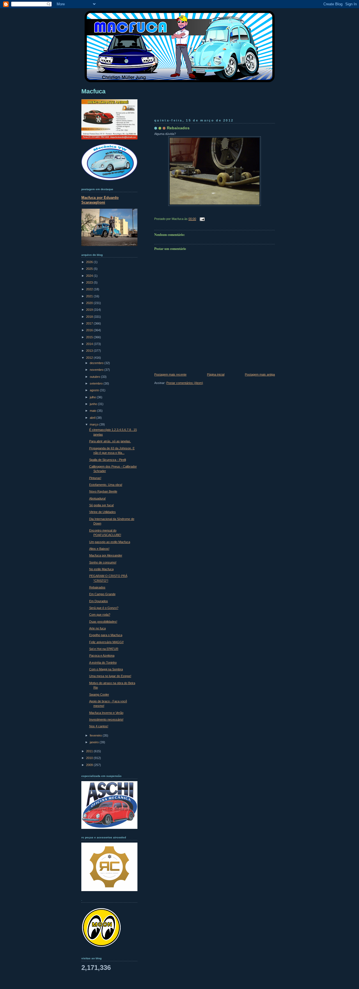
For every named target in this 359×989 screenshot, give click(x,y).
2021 (90, 296)
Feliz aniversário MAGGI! (106, 642)
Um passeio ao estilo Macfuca (109, 542)
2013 (90, 350)
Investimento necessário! (106, 719)
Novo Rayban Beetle (103, 491)
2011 (90, 751)
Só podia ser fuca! (101, 505)
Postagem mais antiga (260, 374)
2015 (90, 337)
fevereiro (96, 735)
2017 (90, 323)
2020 (90, 303)
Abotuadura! (97, 498)
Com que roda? (99, 614)
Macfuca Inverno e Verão (106, 712)
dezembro (97, 363)
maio (93, 410)
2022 (90, 289)
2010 (90, 758)
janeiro (95, 742)
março (94, 424)
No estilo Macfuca (101, 569)
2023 (90, 282)
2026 (90, 262)
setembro (96, 383)
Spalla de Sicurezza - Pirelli (107, 459)
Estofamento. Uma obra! (105, 484)
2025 (90, 268)
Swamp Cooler (99, 694)
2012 (90, 357)
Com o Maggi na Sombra (106, 669)
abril (93, 417)
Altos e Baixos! (99, 548)
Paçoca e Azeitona (101, 655)
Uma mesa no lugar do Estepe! (110, 676)
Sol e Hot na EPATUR (103, 648)
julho (93, 397)
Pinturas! (95, 478)
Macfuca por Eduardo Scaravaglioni (100, 200)
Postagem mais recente (170, 374)
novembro (97, 369)
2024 (90, 275)
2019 (90, 309)
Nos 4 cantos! (98, 726)
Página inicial (215, 374)
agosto (95, 390)
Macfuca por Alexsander (105, 555)
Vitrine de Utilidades (102, 512)
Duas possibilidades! (103, 621)
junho (94, 404)
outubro (95, 376)
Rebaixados (178, 128)
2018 (90, 316)
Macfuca (93, 91)
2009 (90, 765)
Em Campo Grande (102, 594)
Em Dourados (98, 601)
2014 (90, 344)
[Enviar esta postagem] (201, 218)
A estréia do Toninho (103, 662)
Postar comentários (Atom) (184, 383)
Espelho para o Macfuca (105, 635)
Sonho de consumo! (102, 562)
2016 (90, 330)
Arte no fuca (97, 628)
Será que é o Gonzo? (103, 608)
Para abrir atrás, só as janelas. (110, 441)
